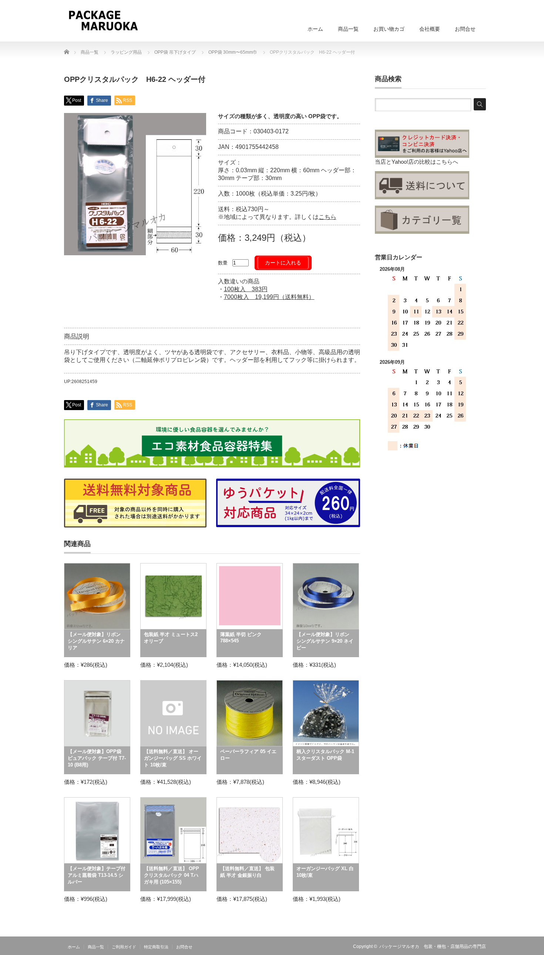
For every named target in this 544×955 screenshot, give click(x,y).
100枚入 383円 (246, 289)
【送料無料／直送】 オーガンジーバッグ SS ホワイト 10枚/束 (173, 758)
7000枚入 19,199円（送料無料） (269, 297)
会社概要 (429, 29)
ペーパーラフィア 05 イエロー (248, 755)
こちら (327, 217)
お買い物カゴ (388, 29)
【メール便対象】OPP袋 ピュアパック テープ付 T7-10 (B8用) (97, 758)
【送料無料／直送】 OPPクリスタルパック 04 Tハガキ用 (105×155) (171, 875)
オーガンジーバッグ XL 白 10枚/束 (325, 872)
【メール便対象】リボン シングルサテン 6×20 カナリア (96, 641)
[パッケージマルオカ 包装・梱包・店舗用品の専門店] (103, 20)
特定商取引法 (156, 947)
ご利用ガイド (124, 947)
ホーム (315, 29)
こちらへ (447, 162)
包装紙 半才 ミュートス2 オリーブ (171, 638)
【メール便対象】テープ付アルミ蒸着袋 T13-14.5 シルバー (96, 875)
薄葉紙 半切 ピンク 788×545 (241, 637)
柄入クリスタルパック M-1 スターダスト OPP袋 (325, 755)
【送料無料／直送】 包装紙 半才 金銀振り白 (247, 872)
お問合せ (465, 29)
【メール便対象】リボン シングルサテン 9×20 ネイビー (324, 641)
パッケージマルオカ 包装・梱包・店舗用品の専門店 (432, 946)
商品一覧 (348, 29)
